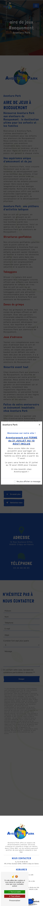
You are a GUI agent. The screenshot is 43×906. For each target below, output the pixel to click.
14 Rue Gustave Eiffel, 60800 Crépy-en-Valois (22, 863)
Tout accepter (15, 892)
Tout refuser (15, 896)
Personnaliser (14, 900)
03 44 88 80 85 (22, 862)
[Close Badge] (33, 899)
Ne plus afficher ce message (28, 481)
